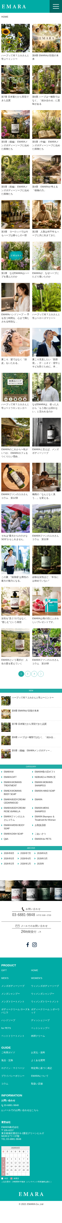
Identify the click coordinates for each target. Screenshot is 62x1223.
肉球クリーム (38, 1036)
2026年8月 (9, 853)
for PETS (6, 1028)
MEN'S (4, 978)
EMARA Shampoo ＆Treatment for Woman (45, 818)
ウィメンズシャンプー (42, 994)
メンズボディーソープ (12, 986)
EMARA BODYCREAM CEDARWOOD (14, 801)
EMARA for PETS (43, 839)
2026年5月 (9, 858)
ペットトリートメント (12, 1036)
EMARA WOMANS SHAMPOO (44, 784)
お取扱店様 (40, 825)
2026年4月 (25, 858)
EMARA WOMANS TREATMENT (13, 784)
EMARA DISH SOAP (13, 834)
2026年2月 (9, 863)
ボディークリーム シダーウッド (45, 1011)
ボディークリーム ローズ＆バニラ (15, 1011)
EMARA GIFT (10, 777)
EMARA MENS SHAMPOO (42, 810)
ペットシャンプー (40, 1028)
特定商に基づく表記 (41, 1068)
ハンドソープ (8, 1020)
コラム (4, 1083)
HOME (34, 970)
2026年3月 (42, 858)
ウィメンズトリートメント (45, 1001)
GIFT (4, 970)
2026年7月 (25, 853)
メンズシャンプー (10, 994)
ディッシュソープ (40, 1020)
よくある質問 (38, 1060)
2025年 (40, 863)
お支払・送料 (38, 1052)
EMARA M (9, 772)
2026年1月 (25, 863)
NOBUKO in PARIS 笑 (45, 777)
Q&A (6, 839)
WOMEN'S (36, 978)
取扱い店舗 (37, 1083)
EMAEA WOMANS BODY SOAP (12, 792)
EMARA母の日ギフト (45, 772)
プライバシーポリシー (12, 1076)
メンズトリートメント (12, 1001)
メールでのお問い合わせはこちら (21, 1110)
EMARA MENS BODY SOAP (14, 827)
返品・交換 (7, 1060)
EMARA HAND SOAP (45, 791)
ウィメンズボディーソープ (45, 986)
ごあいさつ (40, 834)
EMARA (38, 799)
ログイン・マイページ (12, 1068)
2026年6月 (42, 853)
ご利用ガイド (8, 1052)
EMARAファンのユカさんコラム (14, 818)
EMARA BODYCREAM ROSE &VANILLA (14, 810)
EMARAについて (39, 1076)
